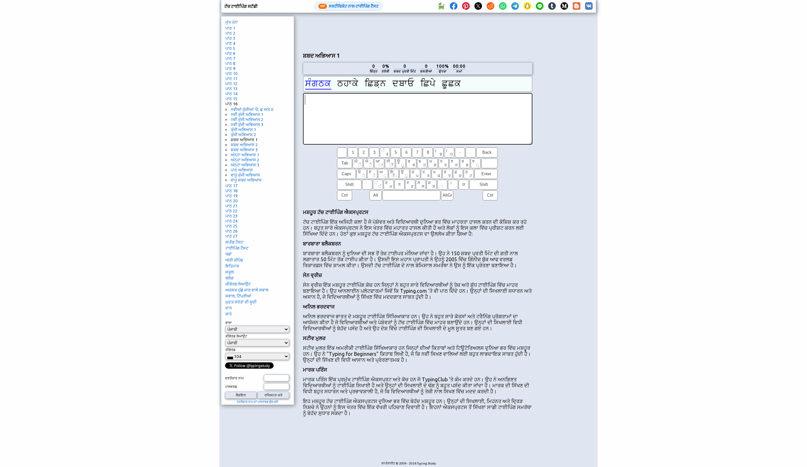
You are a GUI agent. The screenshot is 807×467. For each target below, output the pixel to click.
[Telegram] (515, 6)
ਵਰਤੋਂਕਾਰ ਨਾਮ (234, 378)
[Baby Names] (441, 6)
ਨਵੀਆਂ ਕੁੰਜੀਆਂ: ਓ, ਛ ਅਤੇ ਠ (252, 109)
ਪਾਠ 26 (231, 231)
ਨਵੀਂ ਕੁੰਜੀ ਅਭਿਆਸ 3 (247, 124)
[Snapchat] (527, 6)
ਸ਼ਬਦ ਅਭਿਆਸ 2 (244, 144)
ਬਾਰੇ (228, 314)
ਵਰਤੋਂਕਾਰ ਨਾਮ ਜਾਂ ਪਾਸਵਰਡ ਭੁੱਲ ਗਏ (257, 402)
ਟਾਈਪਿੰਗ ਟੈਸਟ (236, 248)
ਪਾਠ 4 (230, 43)
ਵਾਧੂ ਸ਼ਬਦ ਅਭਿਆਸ (246, 180)
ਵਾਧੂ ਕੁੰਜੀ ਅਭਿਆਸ (245, 175)
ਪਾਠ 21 (231, 206)
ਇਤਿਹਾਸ (232, 266)
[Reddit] (490, 6)
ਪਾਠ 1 (230, 28)
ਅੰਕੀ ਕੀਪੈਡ (234, 260)
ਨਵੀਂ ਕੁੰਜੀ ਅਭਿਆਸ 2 (247, 119)
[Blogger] (576, 6)
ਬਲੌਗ (229, 278)
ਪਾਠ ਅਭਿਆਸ (242, 170)
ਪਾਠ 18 (231, 190)
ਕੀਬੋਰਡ (230, 350)
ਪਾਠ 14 (231, 93)
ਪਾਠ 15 (231, 98)
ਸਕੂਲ (229, 272)
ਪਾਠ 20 (231, 201)
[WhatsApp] (503, 6)
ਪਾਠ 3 (230, 38)
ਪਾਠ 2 (230, 33)
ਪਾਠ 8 (230, 63)
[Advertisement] (417, 32)
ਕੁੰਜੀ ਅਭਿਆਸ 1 (243, 129)
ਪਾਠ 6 (230, 53)
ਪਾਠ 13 (231, 88)
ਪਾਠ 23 (231, 216)
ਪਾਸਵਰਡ (231, 387)
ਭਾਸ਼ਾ (228, 323)
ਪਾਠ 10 (231, 73)
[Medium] (564, 6)
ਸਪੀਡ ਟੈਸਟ (234, 242)
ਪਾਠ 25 (231, 226)
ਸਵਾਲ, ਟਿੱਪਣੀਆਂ (238, 296)
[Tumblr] (552, 6)
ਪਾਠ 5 (230, 48)
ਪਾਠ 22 (231, 211)
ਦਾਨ (228, 308)
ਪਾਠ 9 (230, 68)
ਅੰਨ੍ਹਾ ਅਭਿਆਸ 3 (245, 165)
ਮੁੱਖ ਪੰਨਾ (231, 22)
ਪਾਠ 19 (231, 195)
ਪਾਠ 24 (231, 221)
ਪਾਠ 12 (231, 83)
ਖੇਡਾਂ (228, 254)
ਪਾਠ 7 (230, 58)
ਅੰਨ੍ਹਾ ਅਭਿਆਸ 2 (245, 160)
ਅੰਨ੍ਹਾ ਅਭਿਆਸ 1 (245, 155)
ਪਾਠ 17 (231, 185)
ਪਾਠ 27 (231, 236)
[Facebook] (453, 6)
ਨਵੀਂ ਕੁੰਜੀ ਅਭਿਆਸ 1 (247, 114)
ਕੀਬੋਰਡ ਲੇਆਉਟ (238, 284)
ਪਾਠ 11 (231, 78)
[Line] (539, 6)
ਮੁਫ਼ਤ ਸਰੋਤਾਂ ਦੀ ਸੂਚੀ (241, 302)
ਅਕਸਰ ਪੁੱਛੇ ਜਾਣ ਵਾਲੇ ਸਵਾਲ (247, 290)
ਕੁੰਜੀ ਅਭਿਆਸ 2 (243, 134)
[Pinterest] (466, 6)
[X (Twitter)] (478, 6)
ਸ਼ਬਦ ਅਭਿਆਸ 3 (244, 149)
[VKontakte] (589, 6)
